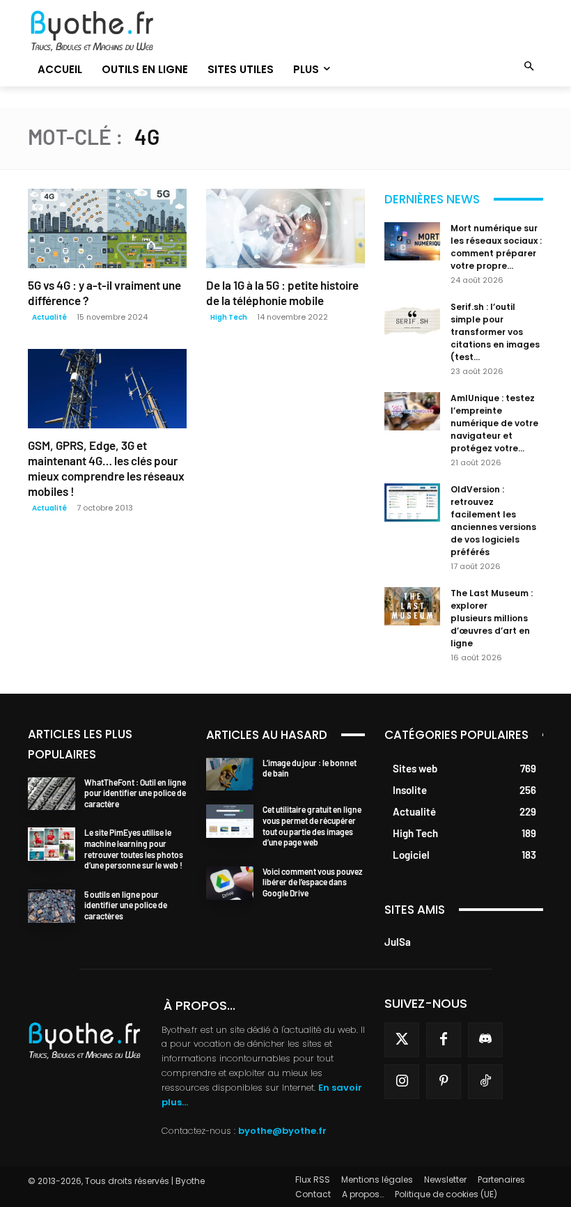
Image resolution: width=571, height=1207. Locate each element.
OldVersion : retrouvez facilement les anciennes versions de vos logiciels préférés (493, 520)
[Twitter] (401, 1039)
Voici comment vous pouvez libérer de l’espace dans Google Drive (312, 882)
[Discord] (485, 1039)
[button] (529, 67)
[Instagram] (401, 1081)
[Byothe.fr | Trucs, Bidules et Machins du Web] (107, 31)
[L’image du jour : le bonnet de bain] (229, 774)
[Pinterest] (443, 1081)
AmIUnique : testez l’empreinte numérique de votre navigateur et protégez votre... (494, 423)
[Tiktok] (485, 1081)
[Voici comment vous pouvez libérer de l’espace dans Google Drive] (229, 883)
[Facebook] (443, 1039)
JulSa (397, 941)
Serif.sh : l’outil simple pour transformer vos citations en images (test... (495, 332)
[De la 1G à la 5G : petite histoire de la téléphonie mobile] (285, 228)
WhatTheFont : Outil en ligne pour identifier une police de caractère (135, 793)
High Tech (228, 317)
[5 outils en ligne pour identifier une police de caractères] (51, 906)
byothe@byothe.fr (282, 1130)
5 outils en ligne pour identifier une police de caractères (125, 905)
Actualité (49, 317)
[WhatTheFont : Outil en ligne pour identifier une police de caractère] (51, 794)
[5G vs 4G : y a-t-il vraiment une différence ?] (107, 228)
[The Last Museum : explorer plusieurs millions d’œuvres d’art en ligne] (412, 606)
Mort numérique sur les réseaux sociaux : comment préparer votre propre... (496, 247)
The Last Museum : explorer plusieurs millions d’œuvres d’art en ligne (492, 618)
